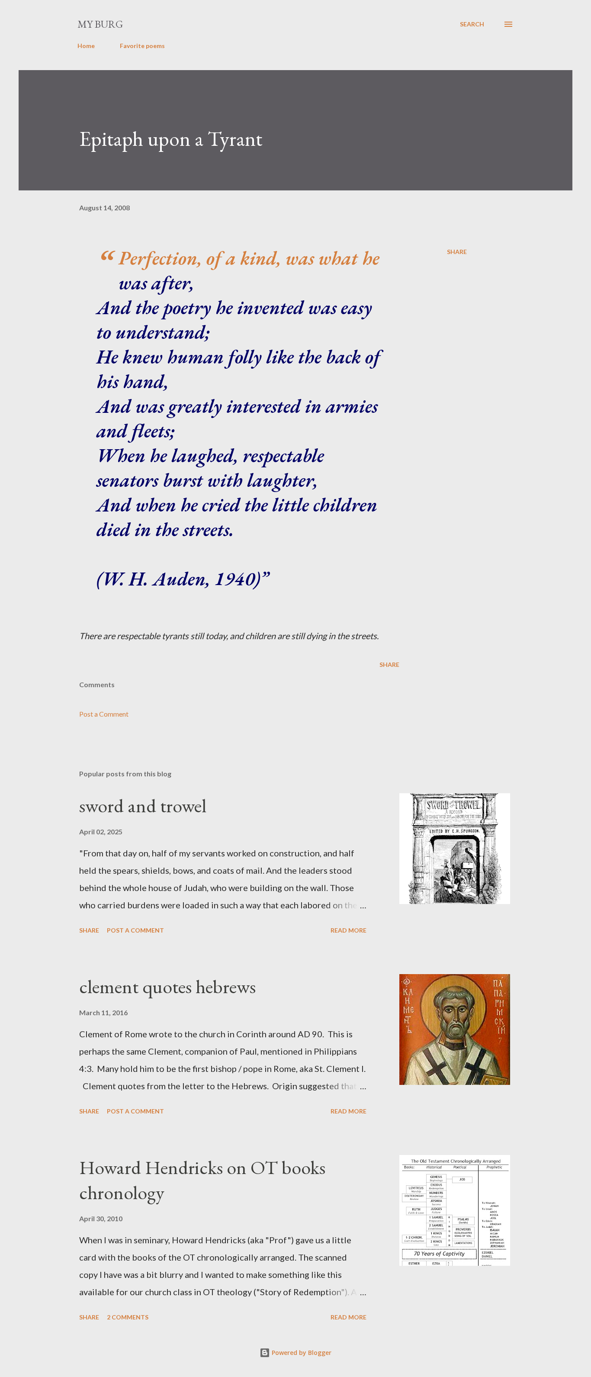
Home (86, 45)
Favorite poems (142, 45)
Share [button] (457, 251)
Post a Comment (103, 714)
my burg (100, 24)
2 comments (127, 1317)
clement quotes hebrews (167, 986)
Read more (348, 930)
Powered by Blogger (300, 1352)
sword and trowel (142, 805)
